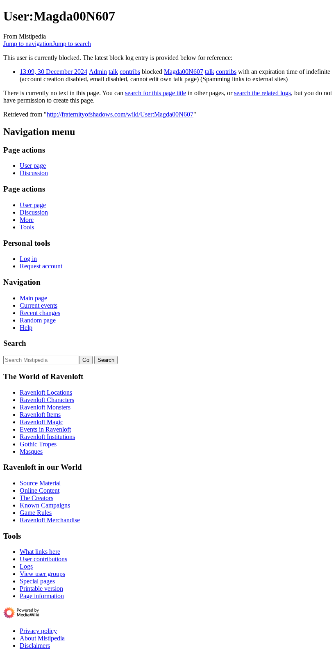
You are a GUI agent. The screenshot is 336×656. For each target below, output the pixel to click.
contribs (130, 71)
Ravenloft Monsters (45, 407)
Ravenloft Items (40, 414)
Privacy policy (38, 630)
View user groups (42, 573)
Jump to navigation (27, 43)
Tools (27, 227)
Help (26, 327)
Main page (33, 298)
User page (33, 165)
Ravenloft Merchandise (50, 520)
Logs (26, 566)
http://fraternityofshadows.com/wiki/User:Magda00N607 (120, 114)
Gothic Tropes (38, 444)
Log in (28, 258)
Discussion (34, 172)
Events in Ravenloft (45, 429)
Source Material (40, 483)
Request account (41, 266)
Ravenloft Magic (41, 421)
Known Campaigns (45, 505)
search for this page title (155, 92)
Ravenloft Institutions (47, 436)
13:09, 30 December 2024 (53, 71)
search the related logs (262, 92)
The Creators (36, 497)
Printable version (41, 588)
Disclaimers (35, 645)
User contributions (43, 558)
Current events (38, 305)
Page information (42, 595)
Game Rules (36, 512)
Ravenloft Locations (46, 392)
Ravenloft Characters (47, 399)
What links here (40, 551)
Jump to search (71, 43)
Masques (31, 451)
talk (113, 71)
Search (14, 343)
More (27, 219)
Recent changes (40, 312)
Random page (38, 320)
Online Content (39, 490)
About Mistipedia (42, 638)
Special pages (37, 581)
